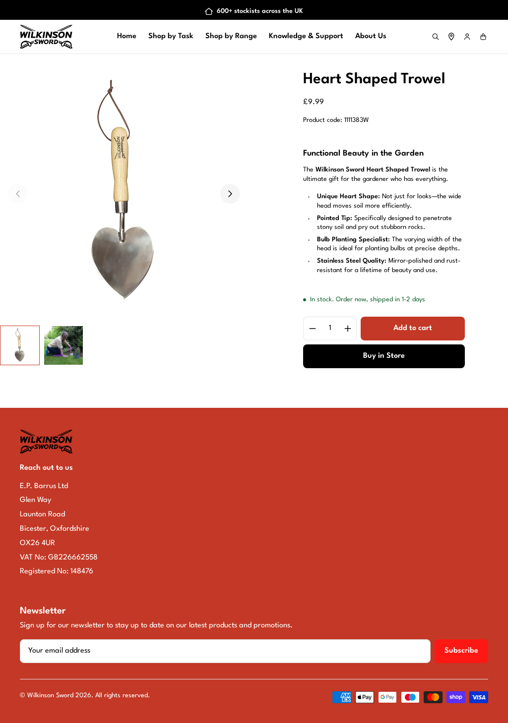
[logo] (46, 37)
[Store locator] (451, 37)
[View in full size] (124, 194)
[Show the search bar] (436, 37)
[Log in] (467, 37)
